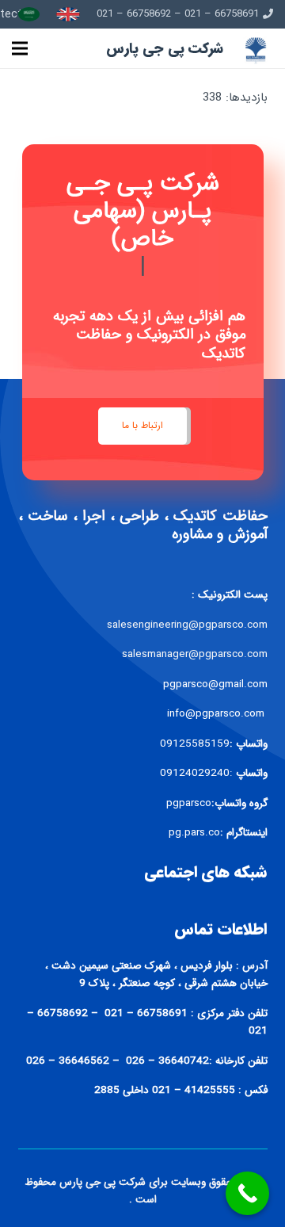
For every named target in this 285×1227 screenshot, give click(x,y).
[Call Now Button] (247, 1193)
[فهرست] (19, 48)
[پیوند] (68, 14)
